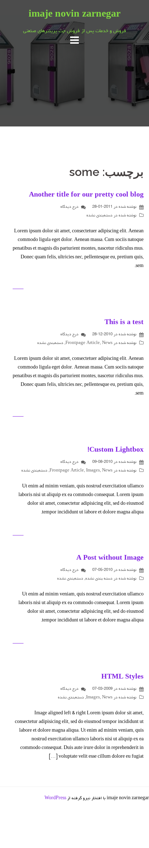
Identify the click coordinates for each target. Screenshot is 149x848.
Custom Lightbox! (116, 450)
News (107, 343)
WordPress (55, 798)
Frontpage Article (82, 343)
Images (93, 470)
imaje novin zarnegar (74, 15)
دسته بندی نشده (98, 578)
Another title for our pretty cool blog (86, 195)
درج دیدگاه (69, 207)
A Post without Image (110, 558)
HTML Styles (122, 677)
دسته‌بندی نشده (99, 215)
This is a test (124, 323)
